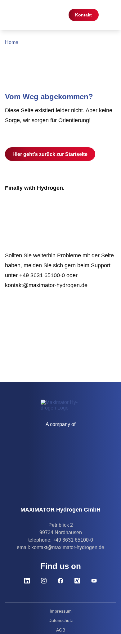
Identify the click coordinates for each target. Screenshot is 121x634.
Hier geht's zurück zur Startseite (49, 154)
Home (11, 42)
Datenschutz (60, 620)
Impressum (61, 611)
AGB (60, 629)
